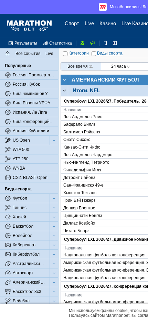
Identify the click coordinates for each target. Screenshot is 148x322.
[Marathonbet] (29, 26)
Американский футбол (105, 80)
